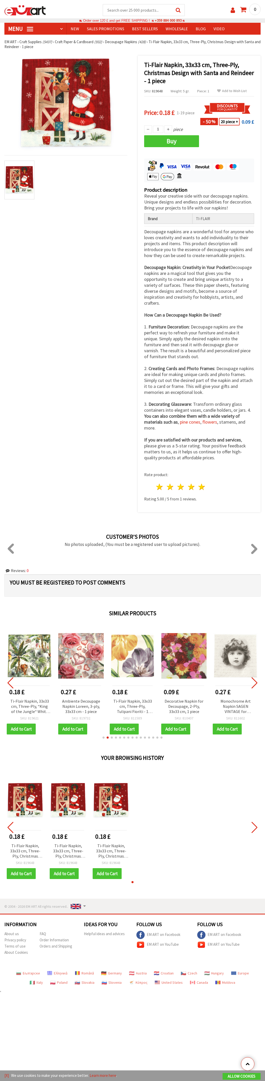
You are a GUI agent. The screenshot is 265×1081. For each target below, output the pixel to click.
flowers (209, 422)
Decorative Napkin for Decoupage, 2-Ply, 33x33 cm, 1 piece (184, 706)
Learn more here (103, 1075)
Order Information (54, 939)
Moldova (228, 982)
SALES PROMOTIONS (105, 28)
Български (31, 973)
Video (219, 28)
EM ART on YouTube (163, 944)
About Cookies (16, 952)
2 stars (170, 487)
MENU (16, 28)
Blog (201, 28)
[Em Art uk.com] (25, 10)
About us (11, 933)
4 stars (191, 487)
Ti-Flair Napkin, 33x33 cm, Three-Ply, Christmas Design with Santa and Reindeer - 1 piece (25, 851)
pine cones (190, 422)
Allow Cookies (241, 1076)
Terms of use (15, 946)
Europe (243, 973)
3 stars (180, 487)
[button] (103, 738)
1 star (159, 487)
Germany (115, 973)
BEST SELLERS (145, 28)
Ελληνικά (61, 973)
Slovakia (88, 982)
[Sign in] (233, 10)
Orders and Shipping (56, 946)
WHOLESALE (177, 28)
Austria (141, 973)
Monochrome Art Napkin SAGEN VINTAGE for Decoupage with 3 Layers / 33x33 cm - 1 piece (236, 707)
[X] (6, 1075)
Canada (202, 982)
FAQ (43, 933)
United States (172, 982)
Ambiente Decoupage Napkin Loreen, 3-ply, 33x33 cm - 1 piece (81, 706)
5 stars (202, 487)
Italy (39, 982)
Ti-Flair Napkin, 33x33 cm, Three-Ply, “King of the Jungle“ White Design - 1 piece (29, 707)
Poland (62, 982)
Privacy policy (15, 939)
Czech (192, 973)
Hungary (217, 973)
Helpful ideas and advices (104, 933)
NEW (75, 28)
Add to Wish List (234, 91)
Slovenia (115, 982)
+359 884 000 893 (168, 20)
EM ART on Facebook (163, 934)
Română (88, 973)
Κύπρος (142, 982)
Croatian (167, 973)
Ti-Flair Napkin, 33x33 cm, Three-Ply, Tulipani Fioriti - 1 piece (132, 707)
